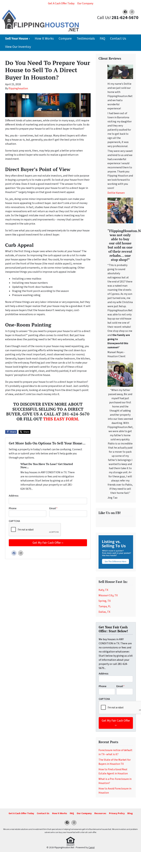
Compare (65, 38)
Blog (130, 813)
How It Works (44, 38)
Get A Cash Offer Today (61, 3)
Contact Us (118, 38)
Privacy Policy (117, 813)
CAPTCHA (14, 521)
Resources (100, 813)
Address (13, 496)
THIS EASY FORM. (61, 419)
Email (53, 508)
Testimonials (86, 38)
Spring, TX (105, 601)
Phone (13, 508)
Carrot (92, 847)
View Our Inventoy (18, 46)
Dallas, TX (104, 612)
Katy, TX (103, 590)
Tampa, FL (105, 606)
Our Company (85, 3)
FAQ (102, 38)
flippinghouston (18, 88)
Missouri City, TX (108, 595)
